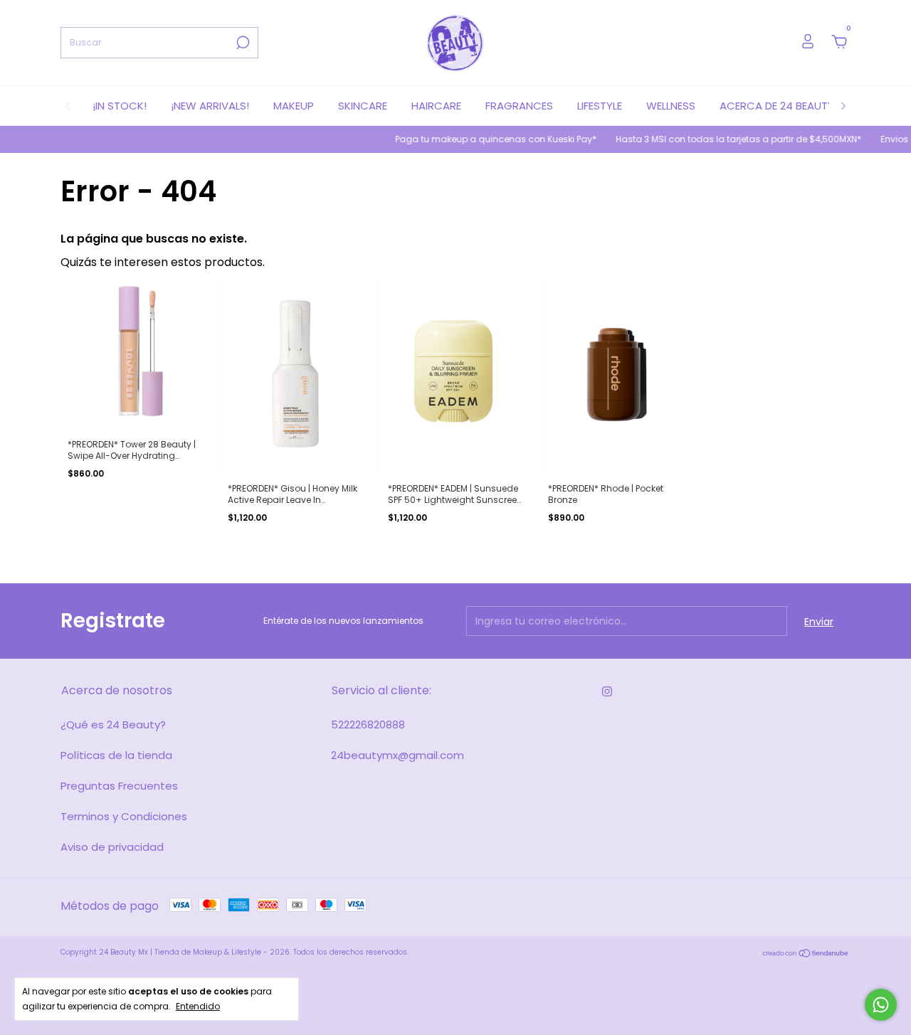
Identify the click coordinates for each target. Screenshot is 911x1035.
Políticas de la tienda (116, 755)
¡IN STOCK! (120, 105)
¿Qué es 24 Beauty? (113, 724)
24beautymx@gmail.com (397, 755)
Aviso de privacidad (112, 846)
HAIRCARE (436, 105)
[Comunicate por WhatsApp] (881, 1005)
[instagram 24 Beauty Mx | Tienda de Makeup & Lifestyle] (607, 691)
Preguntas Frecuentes (119, 785)
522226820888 (368, 724)
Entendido (198, 1006)
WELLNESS (670, 105)
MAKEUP (293, 105)
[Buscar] (241, 42)
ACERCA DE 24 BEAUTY (777, 105)
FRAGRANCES (519, 105)
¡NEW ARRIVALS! (210, 105)
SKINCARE (362, 105)
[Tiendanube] (806, 954)
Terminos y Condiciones (123, 816)
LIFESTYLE (599, 105)
